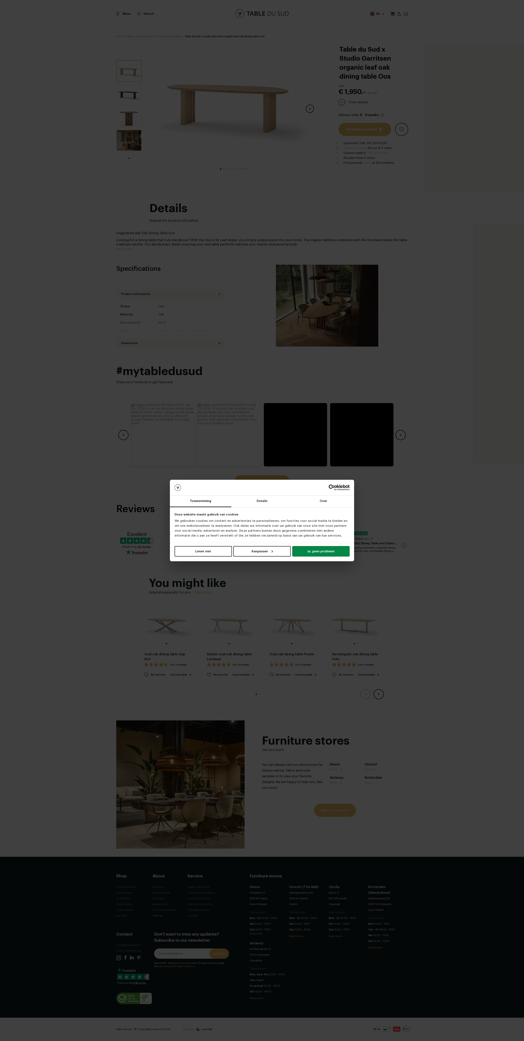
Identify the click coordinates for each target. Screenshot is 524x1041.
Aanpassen (259, 551)
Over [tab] (323, 501)
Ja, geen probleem (321, 551)
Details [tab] (262, 501)
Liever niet (203, 551)
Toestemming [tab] (200, 501)
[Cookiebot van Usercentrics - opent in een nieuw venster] (332, 488)
